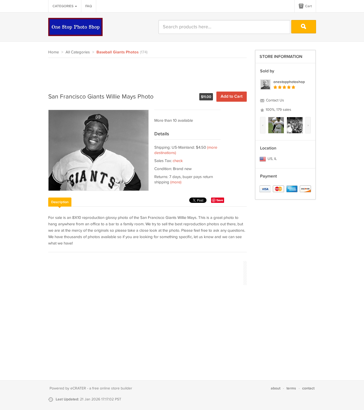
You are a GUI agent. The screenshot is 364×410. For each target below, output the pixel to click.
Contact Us (274, 100)
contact (308, 388)
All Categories (78, 52)
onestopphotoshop (289, 82)
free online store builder (112, 388)
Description (59, 202)
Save (219, 200)
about (275, 388)
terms (291, 388)
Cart (308, 6)
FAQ (88, 6)
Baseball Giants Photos (117, 52)
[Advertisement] (145, 73)
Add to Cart (231, 96)
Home (53, 52)
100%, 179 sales (278, 110)
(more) (175, 182)
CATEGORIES (63, 6)
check (178, 161)
